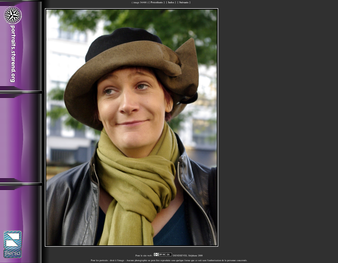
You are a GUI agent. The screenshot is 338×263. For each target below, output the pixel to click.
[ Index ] (171, 2)
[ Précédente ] (157, 2)
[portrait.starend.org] (13, 83)
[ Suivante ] (184, 2)
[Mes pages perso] (12, 257)
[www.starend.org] (12, 23)
